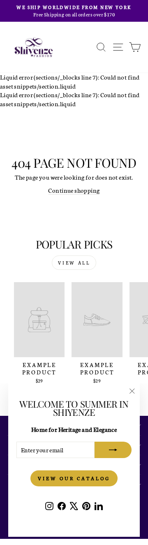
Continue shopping (73, 190)
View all (74, 263)
